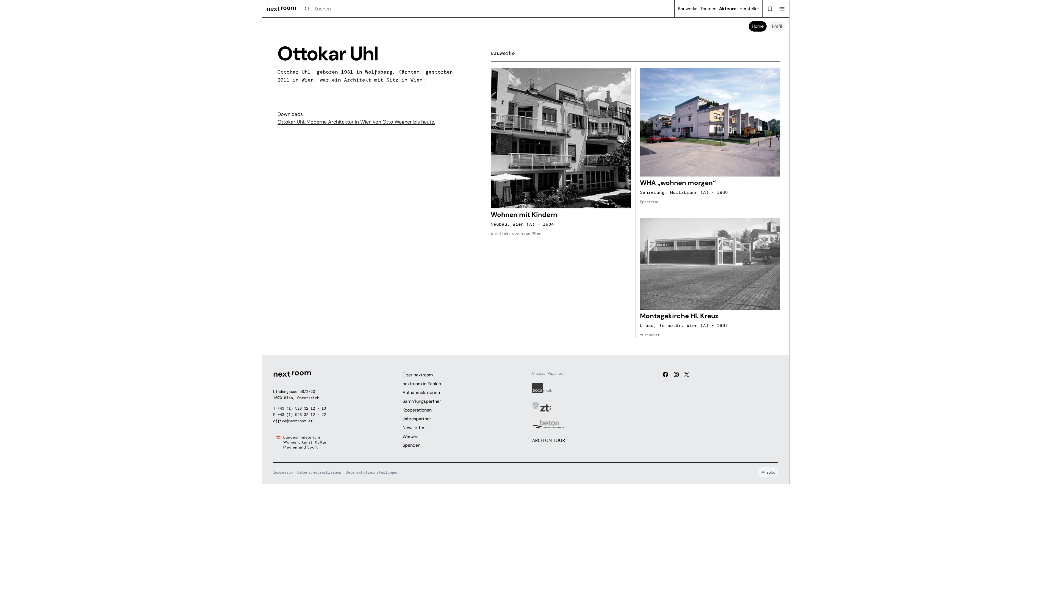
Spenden (411, 445)
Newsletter (414, 427)
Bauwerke (687, 9)
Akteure (728, 9)
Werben (410, 436)
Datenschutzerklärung (319, 472)
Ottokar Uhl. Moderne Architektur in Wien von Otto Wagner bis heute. (356, 122)
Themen (708, 9)
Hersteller (749, 9)
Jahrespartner (417, 419)
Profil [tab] (777, 26)
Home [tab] (758, 26)
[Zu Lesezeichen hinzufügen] (624, 75)
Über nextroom (418, 375)
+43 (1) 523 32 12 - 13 (302, 408)
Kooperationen (417, 410)
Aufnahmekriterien (421, 392)
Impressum (283, 472)
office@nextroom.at (293, 420)
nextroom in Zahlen (422, 384)
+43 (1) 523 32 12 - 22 (302, 414)
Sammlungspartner (422, 401)
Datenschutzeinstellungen (372, 472)
